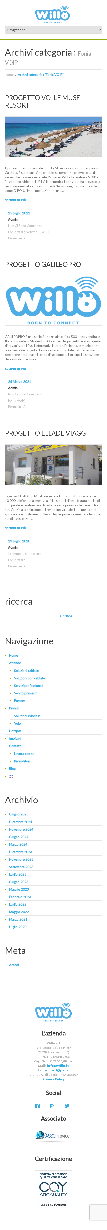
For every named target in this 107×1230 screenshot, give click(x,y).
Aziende (15, 663)
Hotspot (15, 731)
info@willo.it (58, 1065)
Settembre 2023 (21, 867)
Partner (19, 701)
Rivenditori (22, 761)
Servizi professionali (28, 686)
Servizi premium (25, 693)
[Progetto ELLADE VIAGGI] (53, 465)
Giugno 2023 (18, 882)
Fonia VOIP (16, 232)
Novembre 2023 (21, 859)
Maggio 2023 (19, 889)
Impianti (15, 738)
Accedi (14, 965)
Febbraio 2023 (20, 897)
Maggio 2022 (19, 912)
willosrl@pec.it (57, 1070)
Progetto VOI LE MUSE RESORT (42, 101)
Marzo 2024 (18, 844)
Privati (14, 708)
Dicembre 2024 (20, 822)
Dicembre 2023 (20, 852)
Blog (12, 769)
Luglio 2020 (17, 927)
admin (13, 219)
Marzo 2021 (18, 919)
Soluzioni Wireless (27, 716)
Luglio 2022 (17, 904)
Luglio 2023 (17, 874)
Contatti (15, 746)
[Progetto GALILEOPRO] (53, 300)
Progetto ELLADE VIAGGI (46, 433)
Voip (17, 723)
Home (9, 75)
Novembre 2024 (21, 829)
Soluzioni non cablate (29, 678)
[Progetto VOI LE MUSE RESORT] (53, 137)
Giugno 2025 (18, 814)
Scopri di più (15, 200)
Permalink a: (17, 238)
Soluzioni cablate (26, 671)
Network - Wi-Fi (37, 232)
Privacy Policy (54, 1079)
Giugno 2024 (18, 837)
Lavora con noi (24, 754)
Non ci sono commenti (25, 226)
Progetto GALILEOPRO (43, 264)
